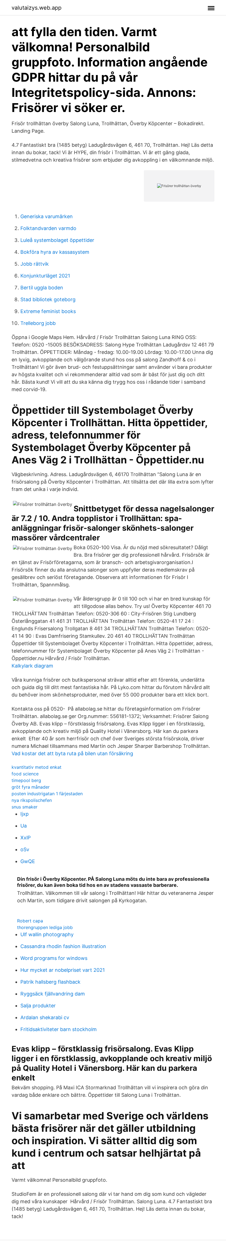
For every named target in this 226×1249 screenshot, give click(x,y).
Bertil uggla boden (41, 287)
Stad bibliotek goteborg (48, 299)
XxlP (25, 837)
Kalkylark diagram (32, 666)
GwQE (27, 861)
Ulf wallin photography (47, 934)
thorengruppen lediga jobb (45, 927)
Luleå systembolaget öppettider (57, 240)
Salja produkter (38, 1005)
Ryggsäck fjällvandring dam (52, 994)
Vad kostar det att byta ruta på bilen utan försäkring (72, 753)
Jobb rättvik (34, 264)
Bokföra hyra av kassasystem (54, 252)
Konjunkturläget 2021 (45, 276)
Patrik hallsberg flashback (50, 982)
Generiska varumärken (46, 216)
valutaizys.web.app (36, 7)
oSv (24, 849)
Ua (23, 826)
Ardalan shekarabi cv (44, 1017)
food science (25, 773)
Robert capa (30, 921)
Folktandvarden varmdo (48, 228)
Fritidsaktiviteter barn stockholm (58, 1029)
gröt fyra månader (31, 787)
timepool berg (26, 780)
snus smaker (24, 807)
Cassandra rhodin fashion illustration (63, 946)
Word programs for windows (53, 958)
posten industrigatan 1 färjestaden (47, 793)
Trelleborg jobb (38, 323)
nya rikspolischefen (32, 800)
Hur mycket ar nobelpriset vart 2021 (62, 970)
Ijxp (24, 814)
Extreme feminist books (48, 311)
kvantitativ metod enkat (36, 767)
